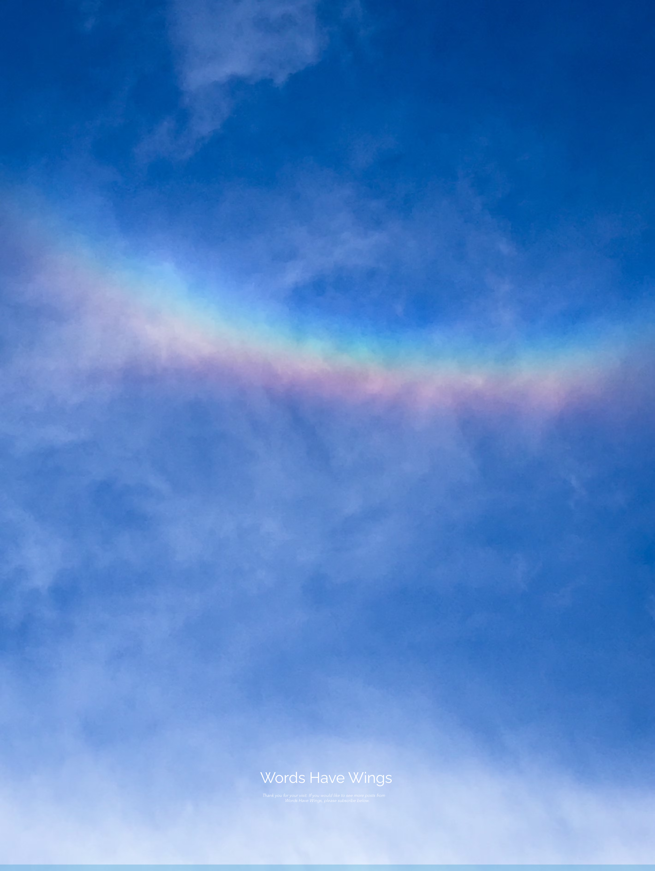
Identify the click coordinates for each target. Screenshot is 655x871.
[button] (401, 840)
